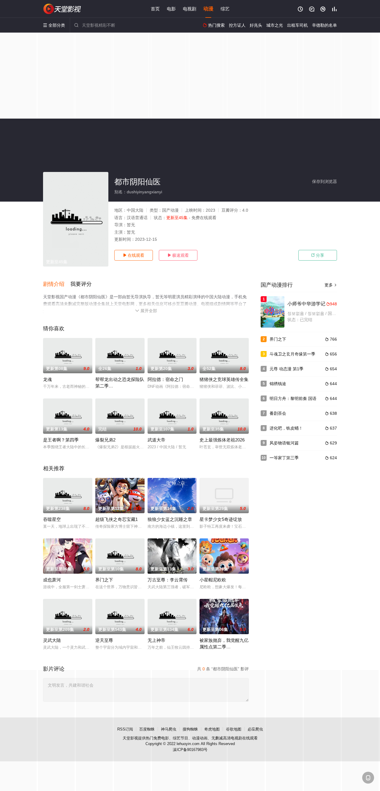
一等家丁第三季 (284, 457)
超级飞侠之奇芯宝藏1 (116, 519)
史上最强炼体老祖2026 (222, 439)
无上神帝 (156, 640)
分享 (317, 255)
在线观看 (133, 255)
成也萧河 (52, 579)
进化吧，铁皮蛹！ (286, 428)
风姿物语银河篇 (284, 443)
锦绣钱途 (278, 383)
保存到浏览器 (324, 181)
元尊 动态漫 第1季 (286, 368)
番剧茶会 (278, 413)
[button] (56, 284)
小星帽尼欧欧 (213, 579)
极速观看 (178, 255)
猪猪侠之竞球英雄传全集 (224, 379)
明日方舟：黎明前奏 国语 (293, 398)
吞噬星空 (52, 519)
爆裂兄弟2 (105, 439)
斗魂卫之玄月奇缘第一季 (292, 354)
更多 (330, 285)
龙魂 (47, 379)
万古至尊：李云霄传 (168, 579)
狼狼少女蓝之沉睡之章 (170, 519)
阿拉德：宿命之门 (165, 379)
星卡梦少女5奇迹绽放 (221, 519)
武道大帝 (156, 439)
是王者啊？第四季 (61, 439)
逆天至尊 (104, 640)
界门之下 (104, 579)
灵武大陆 (52, 640)
